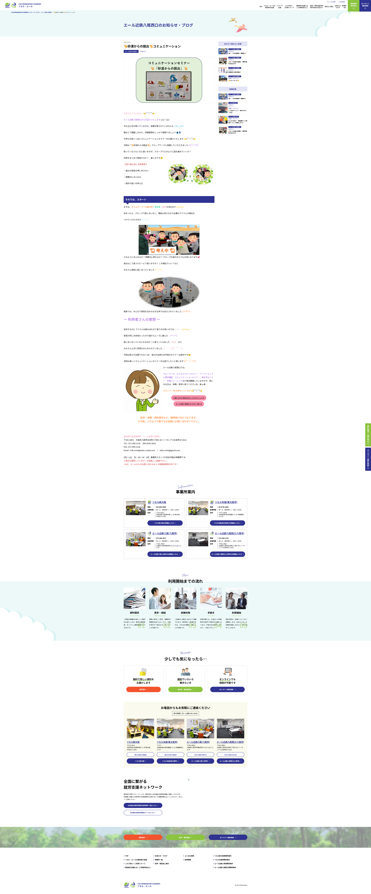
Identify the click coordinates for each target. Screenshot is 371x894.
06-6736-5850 (171, 754)
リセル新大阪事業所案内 (222, 856)
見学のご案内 (329, 6)
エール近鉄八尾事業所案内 (223, 863)
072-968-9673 (200, 754)
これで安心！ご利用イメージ (289, 6)
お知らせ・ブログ (161, 856)
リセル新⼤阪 (159, 502)
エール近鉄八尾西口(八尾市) (230, 741)
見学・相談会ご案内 (162, 863)
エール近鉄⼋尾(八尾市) (164, 533)
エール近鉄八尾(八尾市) (198, 741)
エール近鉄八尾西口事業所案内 (225, 867)
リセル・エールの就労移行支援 (269, 6)
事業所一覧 (344, 6)
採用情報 (342, 2)
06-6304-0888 (140, 754)
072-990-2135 (231, 754)
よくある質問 (331, 2)
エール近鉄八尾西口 (131, 51)
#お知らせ (143, 51)
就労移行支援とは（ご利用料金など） (302, 6)
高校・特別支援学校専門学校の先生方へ (316, 6)
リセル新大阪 (133, 741)
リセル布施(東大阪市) (226, 502)
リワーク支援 (280, 6)
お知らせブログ (338, 6)
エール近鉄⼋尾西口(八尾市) (229, 533)
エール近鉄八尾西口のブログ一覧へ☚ (189, 404)
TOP (260, 6)
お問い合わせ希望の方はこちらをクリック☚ (188, 398)
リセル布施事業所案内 (222, 860)
